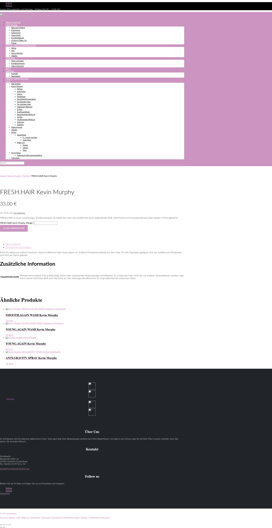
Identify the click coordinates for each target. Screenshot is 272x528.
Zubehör (20, 125)
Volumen (20, 122)
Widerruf (25, 518)
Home (3, 176)
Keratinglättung (17, 38)
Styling (20, 117)
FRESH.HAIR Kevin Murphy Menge (16, 223)
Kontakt (14, 74)
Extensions (15, 30)
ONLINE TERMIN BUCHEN (17, 79)
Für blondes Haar (24, 102)
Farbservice (16, 33)
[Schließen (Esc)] (9, 524)
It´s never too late (30, 138)
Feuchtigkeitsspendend (26, 99)
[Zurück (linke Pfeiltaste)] (1, 527)
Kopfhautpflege (23, 112)
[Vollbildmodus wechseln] (4, 524)
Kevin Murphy (17, 53)
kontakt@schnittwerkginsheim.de (14, 469)
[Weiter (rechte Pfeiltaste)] (4, 527)
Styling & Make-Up (19, 41)
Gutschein (15, 158)
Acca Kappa (16, 153)
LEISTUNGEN (11, 25)
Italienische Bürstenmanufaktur (29, 155)
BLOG (8, 69)
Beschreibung (13, 244)
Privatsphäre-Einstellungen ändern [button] (66, 518)
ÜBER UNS (10, 58)
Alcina (13, 48)
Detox (19, 94)
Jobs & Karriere (17, 66)
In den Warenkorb (14, 228)
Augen (25, 145)
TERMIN (10, 399)
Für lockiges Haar (24, 104)
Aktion (19, 89)
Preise (13, 43)
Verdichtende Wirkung (26, 120)
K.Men (19, 110)
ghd (12, 51)
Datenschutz (35, 518)
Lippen (25, 148)
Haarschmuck (16, 127)
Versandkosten (19, 213)
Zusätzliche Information (18, 247)
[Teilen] (7, 524)
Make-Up (21, 143)
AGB (18, 518)
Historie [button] (84, 518)
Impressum (46, 518)
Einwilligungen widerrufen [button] (99, 518)
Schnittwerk (12, 514)
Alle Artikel (15, 84)
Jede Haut (27, 140)
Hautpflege (21, 135)
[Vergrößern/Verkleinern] (1, 524)
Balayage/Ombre (18, 28)
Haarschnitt (16, 35)
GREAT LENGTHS (13, 23)
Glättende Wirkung (24, 107)
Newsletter (15, 76)
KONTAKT (10, 71)
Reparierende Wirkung (26, 115)
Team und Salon (17, 61)
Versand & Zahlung (7, 518)
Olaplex (14, 56)
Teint (25, 150)
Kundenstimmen (18, 64)
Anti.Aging (21, 92)
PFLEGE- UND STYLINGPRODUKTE (21, 46)
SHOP (8, 81)
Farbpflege (21, 97)
